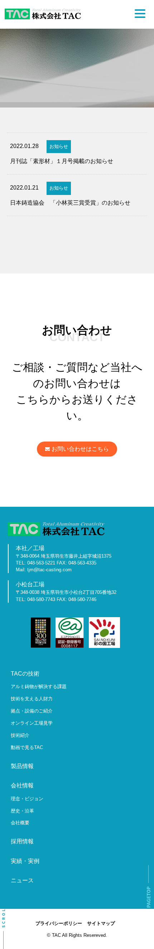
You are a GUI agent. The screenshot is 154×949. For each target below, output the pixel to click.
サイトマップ (101, 923)
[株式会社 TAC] (43, 17)
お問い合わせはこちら (80, 449)
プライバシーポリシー (58, 923)
